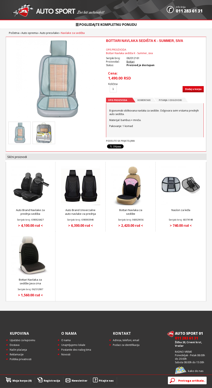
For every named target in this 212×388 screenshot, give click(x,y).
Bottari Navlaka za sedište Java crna (30, 281)
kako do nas (196, 371)
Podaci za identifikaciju (126, 345)
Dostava (14, 345)
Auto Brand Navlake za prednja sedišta (30, 212)
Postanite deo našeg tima (76, 349)
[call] (184, 10)
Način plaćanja (18, 349)
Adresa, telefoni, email (126, 340)
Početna (14, 33)
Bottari (130, 61)
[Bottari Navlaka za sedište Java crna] (30, 274)
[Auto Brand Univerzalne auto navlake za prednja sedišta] (80, 204)
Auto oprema (29, 33)
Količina (112, 84)
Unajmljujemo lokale (73, 345)
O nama (66, 340)
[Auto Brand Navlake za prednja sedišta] (30, 204)
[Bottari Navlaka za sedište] (130, 204)
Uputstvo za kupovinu (22, 340)
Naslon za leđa (180, 210)
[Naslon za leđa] (180, 204)
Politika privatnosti (20, 359)
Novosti (65, 354)
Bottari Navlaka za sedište (130, 212)
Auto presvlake (49, 33)
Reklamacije (17, 354)
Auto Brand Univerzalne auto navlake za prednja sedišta (80, 213)
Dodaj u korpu (193, 89)
